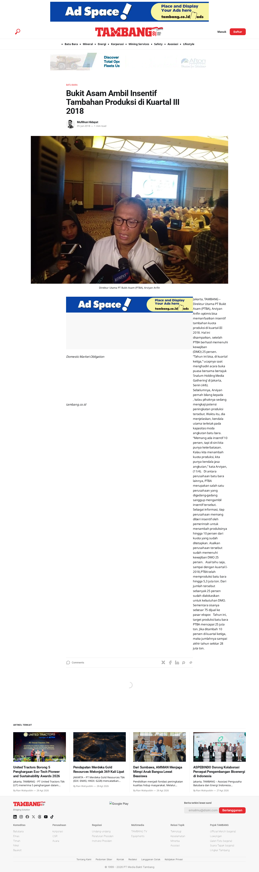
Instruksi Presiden (102, 840)
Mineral (88, 44)
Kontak (120, 859)
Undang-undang (101, 831)
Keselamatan (178, 836)
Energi (102, 44)
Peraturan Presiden (102, 836)
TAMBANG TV (139, 831)
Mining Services (139, 44)
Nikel (16, 845)
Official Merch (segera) (223, 831)
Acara (56, 840)
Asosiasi (173, 44)
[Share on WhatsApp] (184, 662)
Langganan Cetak (150, 859)
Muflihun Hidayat (87, 122)
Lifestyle (188, 44)
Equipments (137, 836)
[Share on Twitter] (163, 662)
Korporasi (117, 44)
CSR (55, 836)
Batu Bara (71, 44)
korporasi (58, 831)
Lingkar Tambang (220, 850)
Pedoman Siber (104, 859)
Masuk (221, 31)
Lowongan (216, 836)
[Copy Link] (191, 662)
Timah (16, 840)
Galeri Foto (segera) (221, 840)
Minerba (175, 840)
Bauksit (17, 850)
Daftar (237, 31)
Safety (158, 44)
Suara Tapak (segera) (222, 845)
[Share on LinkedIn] (177, 662)
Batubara (72, 84)
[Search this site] (17, 31)
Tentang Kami (83, 859)
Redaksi (132, 859)
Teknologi (176, 831)
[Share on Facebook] (170, 662)
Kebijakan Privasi (174, 859)
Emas (16, 836)
